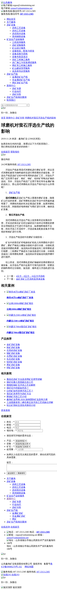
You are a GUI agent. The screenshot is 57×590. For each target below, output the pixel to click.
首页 (3, 118)
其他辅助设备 (18, 36)
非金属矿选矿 (18, 516)
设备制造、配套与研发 (23, 51)
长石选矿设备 (13, 359)
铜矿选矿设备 (13, 353)
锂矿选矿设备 (13, 367)
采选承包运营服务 (21, 71)
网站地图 (29, 566)
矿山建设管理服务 (21, 68)
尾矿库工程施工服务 (22, 65)
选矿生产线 (12, 74)
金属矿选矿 (17, 513)
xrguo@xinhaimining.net (21, 8)
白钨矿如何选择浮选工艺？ (20, 391)
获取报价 (15, 152)
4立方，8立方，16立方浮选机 (30, 276)
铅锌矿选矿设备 (14, 362)
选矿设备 (11, 25)
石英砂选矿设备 (14, 350)
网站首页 (11, 19)
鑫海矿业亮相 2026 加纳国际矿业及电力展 (27, 399)
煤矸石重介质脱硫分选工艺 (20, 382)
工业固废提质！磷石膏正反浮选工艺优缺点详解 (30, 402)
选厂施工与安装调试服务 (24, 62)
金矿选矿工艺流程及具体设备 (30, 279)
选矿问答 (16, 94)
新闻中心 (11, 85)
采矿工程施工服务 (21, 59)
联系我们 (11, 100)
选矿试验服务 (18, 45)
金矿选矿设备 (13, 344)
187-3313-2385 (24, 164)
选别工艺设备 (18, 30)
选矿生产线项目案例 (17, 97)
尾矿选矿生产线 (20, 82)
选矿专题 (16, 88)
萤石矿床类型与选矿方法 (19, 393)
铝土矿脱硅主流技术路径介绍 (21, 405)
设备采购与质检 (20, 54)
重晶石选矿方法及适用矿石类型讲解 (24, 379)
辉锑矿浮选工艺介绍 (17, 396)
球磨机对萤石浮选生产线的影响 (40, 118)
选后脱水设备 (18, 33)
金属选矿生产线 (20, 77)
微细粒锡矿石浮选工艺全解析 (21, 385)
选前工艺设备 (18, 28)
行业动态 (16, 91)
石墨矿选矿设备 (14, 356)
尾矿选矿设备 (13, 365)
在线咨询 (5, 527)
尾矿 (14, 519)
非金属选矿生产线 (21, 80)
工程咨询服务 (18, 42)
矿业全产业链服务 (15, 39)
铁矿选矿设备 (13, 347)
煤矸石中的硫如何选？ (18, 388)
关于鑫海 (11, 22)
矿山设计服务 (18, 48)
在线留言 (5, 152)
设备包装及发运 (20, 56)
